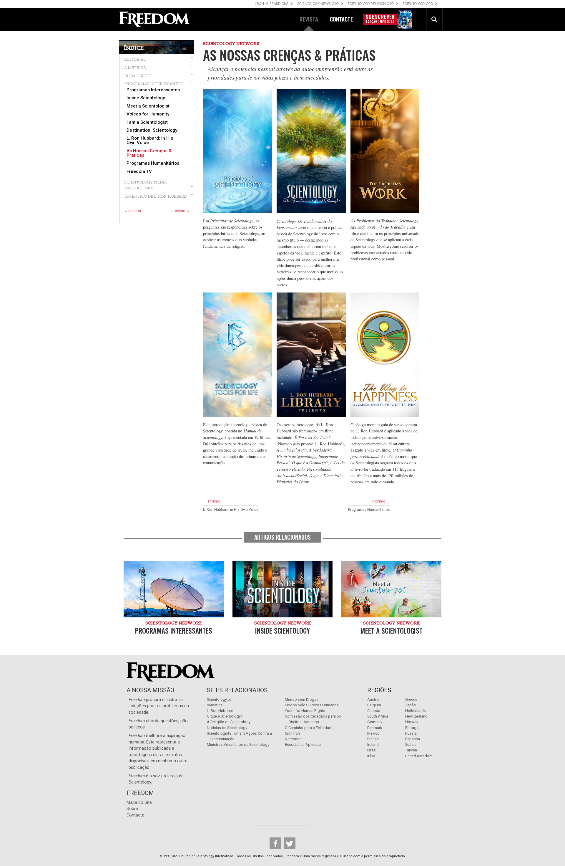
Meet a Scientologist (148, 106)
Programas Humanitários (153, 163)
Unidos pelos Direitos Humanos (312, 705)
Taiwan (411, 750)
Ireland (373, 744)
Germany (374, 722)
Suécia (410, 744)
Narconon (293, 739)
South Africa (377, 716)
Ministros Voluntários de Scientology (238, 744)
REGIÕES (379, 690)
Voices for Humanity (148, 114)
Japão (410, 705)
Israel (371, 750)
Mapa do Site (139, 802)
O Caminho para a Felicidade (309, 727)
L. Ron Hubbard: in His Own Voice (150, 140)
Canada (373, 710)
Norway (411, 722)
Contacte (135, 815)
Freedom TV (139, 171)
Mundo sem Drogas (301, 699)
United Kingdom (419, 756)
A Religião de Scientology (228, 722)
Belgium (374, 705)
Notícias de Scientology (227, 727)
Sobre (132, 808)
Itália (371, 756)
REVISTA (309, 19)
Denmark (374, 727)
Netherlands (415, 710)
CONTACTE (341, 19)
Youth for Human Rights (305, 710)
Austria (373, 699)
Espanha (412, 739)
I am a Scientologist (147, 122)
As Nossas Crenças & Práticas (149, 153)
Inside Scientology (146, 98)
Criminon (292, 733)
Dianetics (214, 705)
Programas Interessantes (153, 90)
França (373, 739)
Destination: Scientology (152, 130)
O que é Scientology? (224, 716)
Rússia (411, 733)
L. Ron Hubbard (220, 710)
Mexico (373, 733)
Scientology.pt (219, 699)
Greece (411, 699)
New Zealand (416, 716)
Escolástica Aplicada (303, 744)
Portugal (412, 727)
